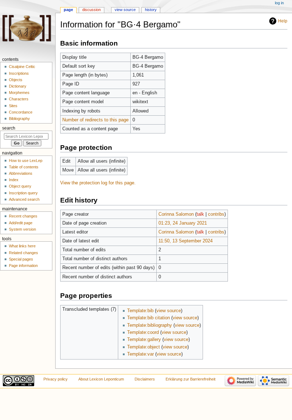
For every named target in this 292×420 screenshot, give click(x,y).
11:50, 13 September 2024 (185, 240)
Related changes (23, 253)
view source (168, 310)
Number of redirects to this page (95, 119)
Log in (279, 3)
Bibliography (19, 118)
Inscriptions (19, 73)
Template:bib (140, 310)
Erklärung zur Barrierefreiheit (190, 379)
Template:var (140, 354)
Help (282, 21)
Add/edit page (20, 223)
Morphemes (19, 92)
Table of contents (23, 167)
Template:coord (143, 332)
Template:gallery (144, 339)
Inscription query (23, 193)
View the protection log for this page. (98, 182)
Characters (18, 99)
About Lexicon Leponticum (101, 379)
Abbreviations (20, 173)
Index (14, 180)
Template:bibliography (149, 325)
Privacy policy (55, 379)
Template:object (143, 347)
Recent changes (23, 216)
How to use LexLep (25, 160)
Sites (13, 106)
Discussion (91, 9)
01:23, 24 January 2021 (182, 223)
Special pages (21, 259)
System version (22, 229)
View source (125, 9)
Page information (23, 265)
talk (200, 214)
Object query (20, 186)
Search (8, 128)
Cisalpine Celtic (22, 66)
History (151, 9)
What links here (22, 246)
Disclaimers (145, 379)
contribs (216, 214)
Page (68, 9)
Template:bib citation (148, 317)
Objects (15, 80)
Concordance (20, 112)
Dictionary (17, 86)
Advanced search (24, 199)
